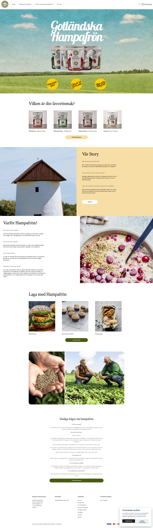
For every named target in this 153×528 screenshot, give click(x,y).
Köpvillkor (80, 512)
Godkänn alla (128, 521)
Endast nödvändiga (142, 521)
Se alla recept (76, 340)
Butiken (80, 517)
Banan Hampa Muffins (68, 334)
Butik (13, 4)
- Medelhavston (62, 131)
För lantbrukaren (82, 505)
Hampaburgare (32, 334)
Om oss (59, 4)
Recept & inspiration (25, 4)
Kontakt (80, 514)
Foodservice (81, 502)
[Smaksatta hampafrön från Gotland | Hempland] (4, 4)
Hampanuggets (99, 334)
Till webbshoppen (76, 137)
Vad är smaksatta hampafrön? (44, 4)
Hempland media (82, 510)
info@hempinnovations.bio (62, 500)
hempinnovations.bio (37, 500)
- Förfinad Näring (87, 131)
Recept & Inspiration (83, 507)
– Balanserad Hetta (37, 131)
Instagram (104, 500)
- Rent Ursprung (110, 131)
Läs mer (90, 202)
